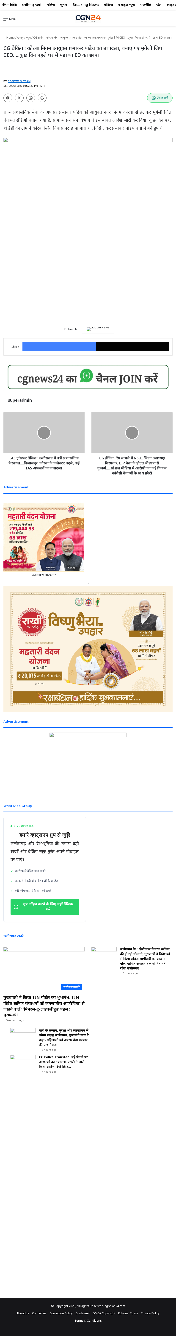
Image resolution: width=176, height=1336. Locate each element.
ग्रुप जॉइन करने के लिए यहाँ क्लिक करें (48, 907)
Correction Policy (61, 1313)
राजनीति (145, 4)
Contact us (39, 1313)
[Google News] (98, 329)
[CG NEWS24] (88, 19)
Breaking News (85, 4)
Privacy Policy (150, 1313)
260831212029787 (44, 575)
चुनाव (63, 4)
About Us (22, 1313)
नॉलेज (51, 4)
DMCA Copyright (104, 1313)
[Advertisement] (88, 284)
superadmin (20, 400)
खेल (159, 4)
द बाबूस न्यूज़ (24, 37)
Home (10, 37)
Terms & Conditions (88, 1320)
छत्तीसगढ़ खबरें (31, 4)
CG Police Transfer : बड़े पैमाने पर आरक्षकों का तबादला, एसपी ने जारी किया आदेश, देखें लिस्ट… (63, 1062)
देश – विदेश (9, 4)
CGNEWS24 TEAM (19, 81)
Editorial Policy (128, 1313)
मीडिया (108, 4)
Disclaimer (83, 1313)
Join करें (162, 98)
